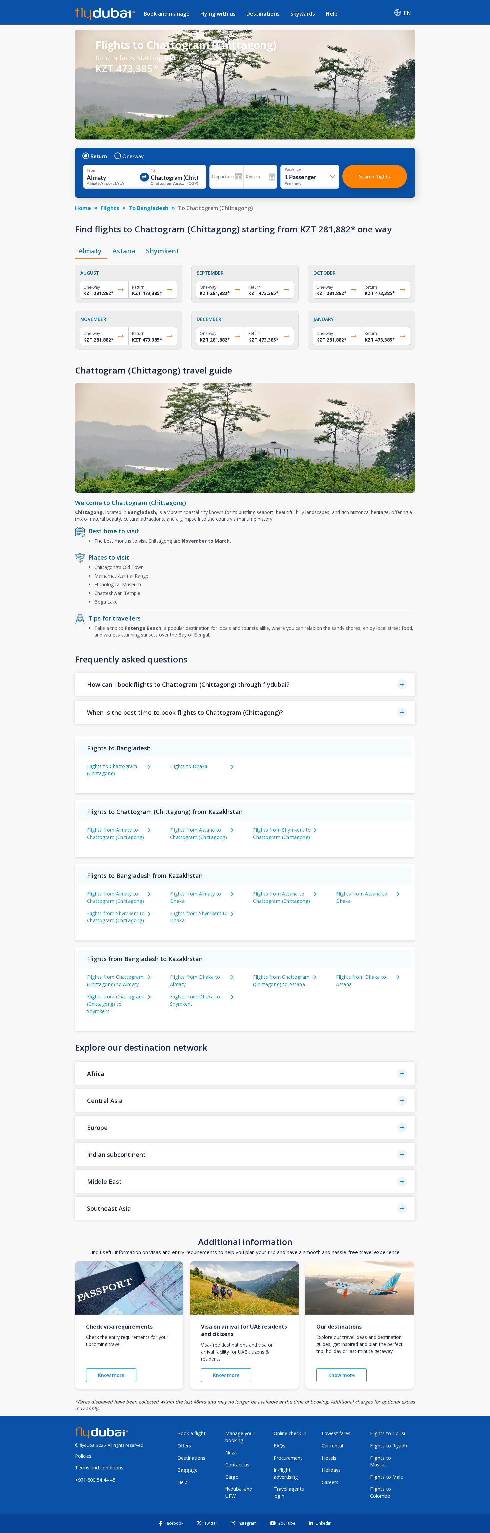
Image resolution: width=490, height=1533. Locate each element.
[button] (245, 684)
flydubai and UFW (238, 1492)
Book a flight (191, 1433)
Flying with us (218, 13)
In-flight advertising (286, 1473)
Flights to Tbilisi (387, 1433)
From (91, 170)
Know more (111, 1375)
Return (98, 156)
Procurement (288, 1458)
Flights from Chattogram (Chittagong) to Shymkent (115, 1003)
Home (83, 208)
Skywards (302, 13)
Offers (184, 1445)
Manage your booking (239, 1436)
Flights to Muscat (380, 1461)
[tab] (91, 251)
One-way (133, 156)
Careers (330, 1482)
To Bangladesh (148, 208)
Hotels (329, 1458)
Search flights (374, 176)
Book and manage (167, 13)
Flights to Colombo (380, 1492)
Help (332, 13)
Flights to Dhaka (188, 766)
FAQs (279, 1445)
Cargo (232, 1477)
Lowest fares (336, 1433)
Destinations (263, 13)
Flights (110, 208)
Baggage (187, 1470)
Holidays (331, 1470)
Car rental (332, 1445)
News (231, 1452)
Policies (83, 1456)
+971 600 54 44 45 (95, 1480)
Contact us (237, 1464)
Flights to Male (386, 1477)
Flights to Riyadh (388, 1445)
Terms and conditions (99, 1467)
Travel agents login (289, 1492)
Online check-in (290, 1433)
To (153, 170)
